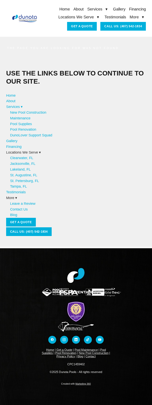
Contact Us (19, 209)
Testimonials (115, 17)
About (78, 9)
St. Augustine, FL (23, 175)
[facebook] (52, 340)
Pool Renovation (23, 129)
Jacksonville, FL (22, 164)
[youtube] (100, 340)
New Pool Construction (28, 112)
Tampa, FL (18, 186)
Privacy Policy (65, 356)
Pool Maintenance (86, 349)
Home (64, 9)
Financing (137, 9)
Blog (13, 215)
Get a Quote (82, 26)
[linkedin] (76, 340)
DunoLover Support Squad (31, 135)
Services (97, 9)
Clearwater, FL (21, 158)
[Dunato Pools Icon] (76, 275)
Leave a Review (22, 204)
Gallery (119, 9)
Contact (91, 356)
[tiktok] (88, 340)
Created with (76, 383)
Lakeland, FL (20, 169)
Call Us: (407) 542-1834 (123, 26)
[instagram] (64, 340)
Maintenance (20, 118)
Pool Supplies (21, 124)
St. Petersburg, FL (24, 181)
